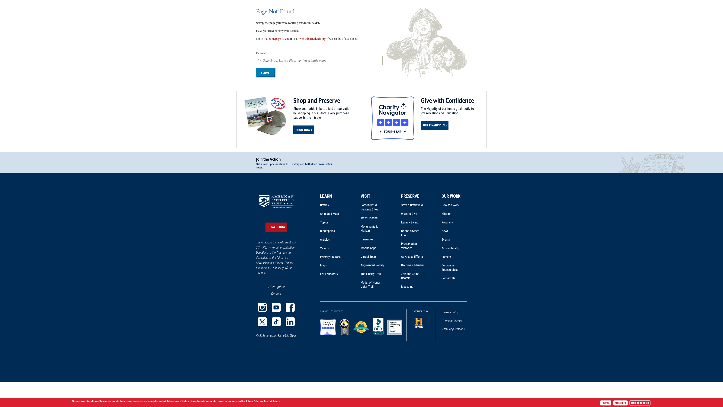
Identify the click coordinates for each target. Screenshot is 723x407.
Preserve (410, 196)
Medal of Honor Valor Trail (372, 285)
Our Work (451, 196)
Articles (325, 239)
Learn (326, 196)
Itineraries (367, 239)
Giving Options (276, 287)
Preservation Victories (409, 246)
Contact (276, 294)
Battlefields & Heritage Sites (369, 207)
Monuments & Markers (369, 229)
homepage (274, 39)
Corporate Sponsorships (450, 267)
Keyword (261, 53)
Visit (365, 196)
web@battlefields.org (312, 39)
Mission (446, 214)
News (445, 231)
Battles (324, 205)
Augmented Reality (372, 265)
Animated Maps (329, 214)
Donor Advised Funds (410, 233)
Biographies (327, 231)
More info (620, 403)
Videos (324, 248)
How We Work (450, 205)
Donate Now (276, 227)
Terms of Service (452, 321)
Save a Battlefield (412, 205)
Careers (446, 257)
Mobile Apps (368, 248)
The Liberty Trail (373, 274)
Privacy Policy (450, 312)
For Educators (329, 274)
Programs (448, 222)
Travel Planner (369, 218)
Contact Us (448, 278)
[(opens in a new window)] (262, 307)
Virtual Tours (369, 257)
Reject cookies (640, 403)
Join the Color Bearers (410, 276)
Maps (323, 265)
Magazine (407, 286)
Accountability (451, 248)
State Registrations (453, 329)
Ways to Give (409, 214)
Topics (324, 222)
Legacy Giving (413, 222)
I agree (606, 403)
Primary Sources (330, 257)
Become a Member (412, 265)
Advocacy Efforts (412, 257)
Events (446, 239)
